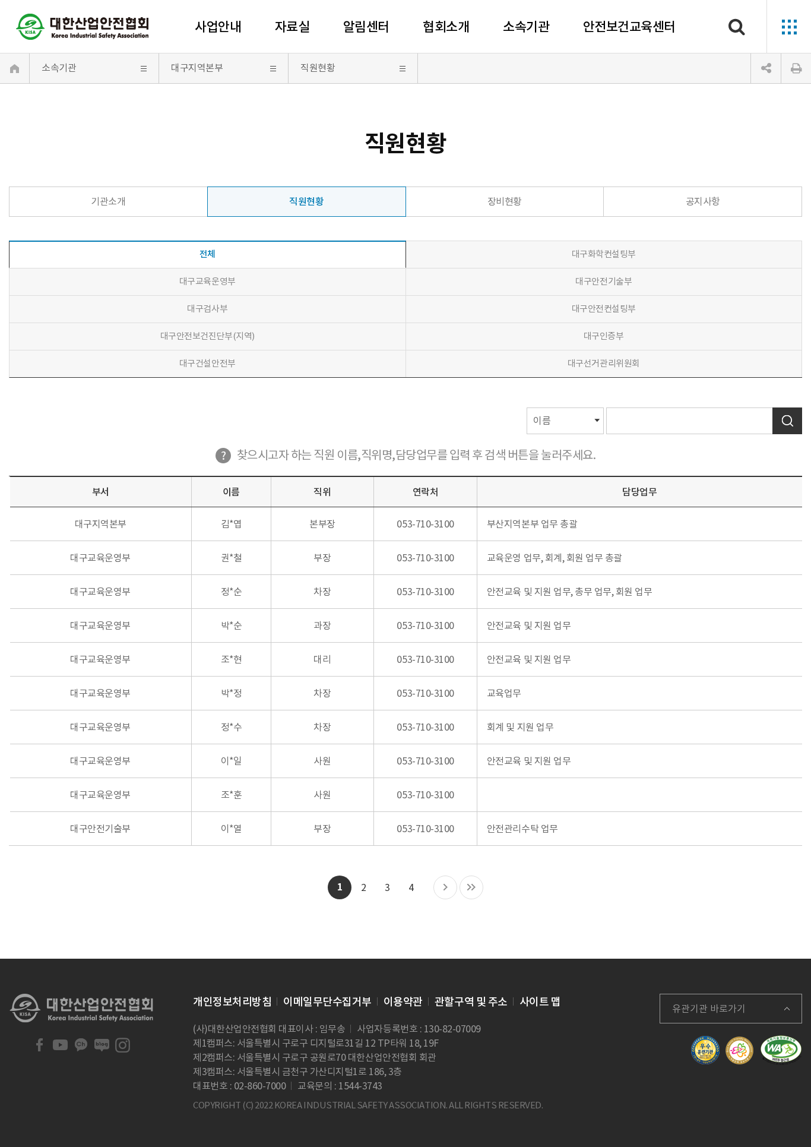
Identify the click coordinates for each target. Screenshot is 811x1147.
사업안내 (218, 26)
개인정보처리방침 (232, 1002)
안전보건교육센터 (629, 26)
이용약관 (403, 1002)
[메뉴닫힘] (766, 68)
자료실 (292, 26)
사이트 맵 (540, 1002)
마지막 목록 (471, 888)
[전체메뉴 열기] (788, 26)
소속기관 (526, 26)
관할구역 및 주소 (471, 1002)
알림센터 (366, 26)
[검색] (736, 26)
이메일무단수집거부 (327, 1002)
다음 (445, 888)
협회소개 (446, 26)
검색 (787, 420)
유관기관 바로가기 (709, 1009)
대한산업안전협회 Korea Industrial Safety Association (82, 26)
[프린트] (796, 68)
